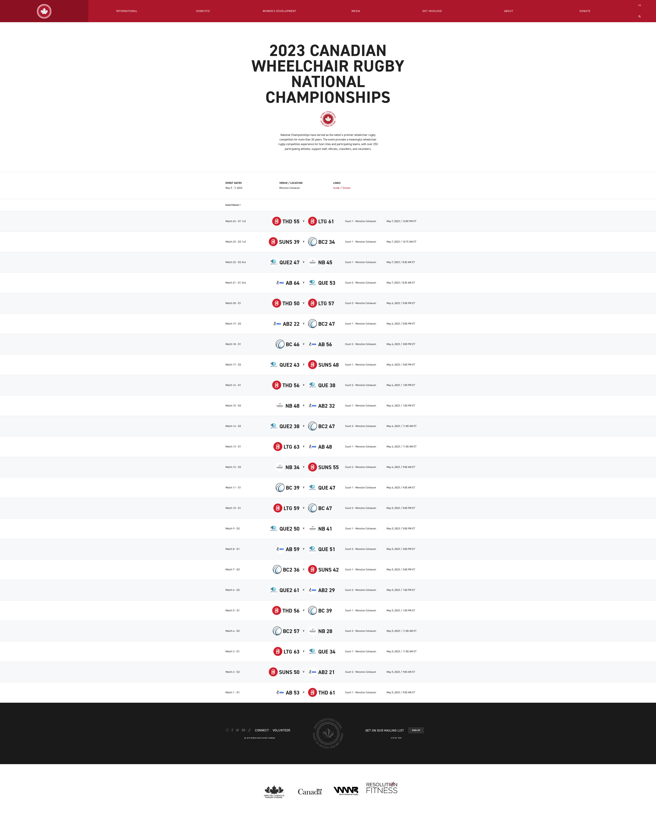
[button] (639, 16)
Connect (262, 730)
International (126, 11)
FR (639, 5)
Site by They (396, 738)
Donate (585, 11)
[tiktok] (249, 730)
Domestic (203, 11)
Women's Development (279, 11)
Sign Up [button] (416, 730)
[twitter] (237, 730)
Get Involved (432, 11)
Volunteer (281, 730)
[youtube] (243, 730)
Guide (336, 188)
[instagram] (227, 730)
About (508, 11)
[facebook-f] (232, 730)
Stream (346, 188)
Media (356, 11)
